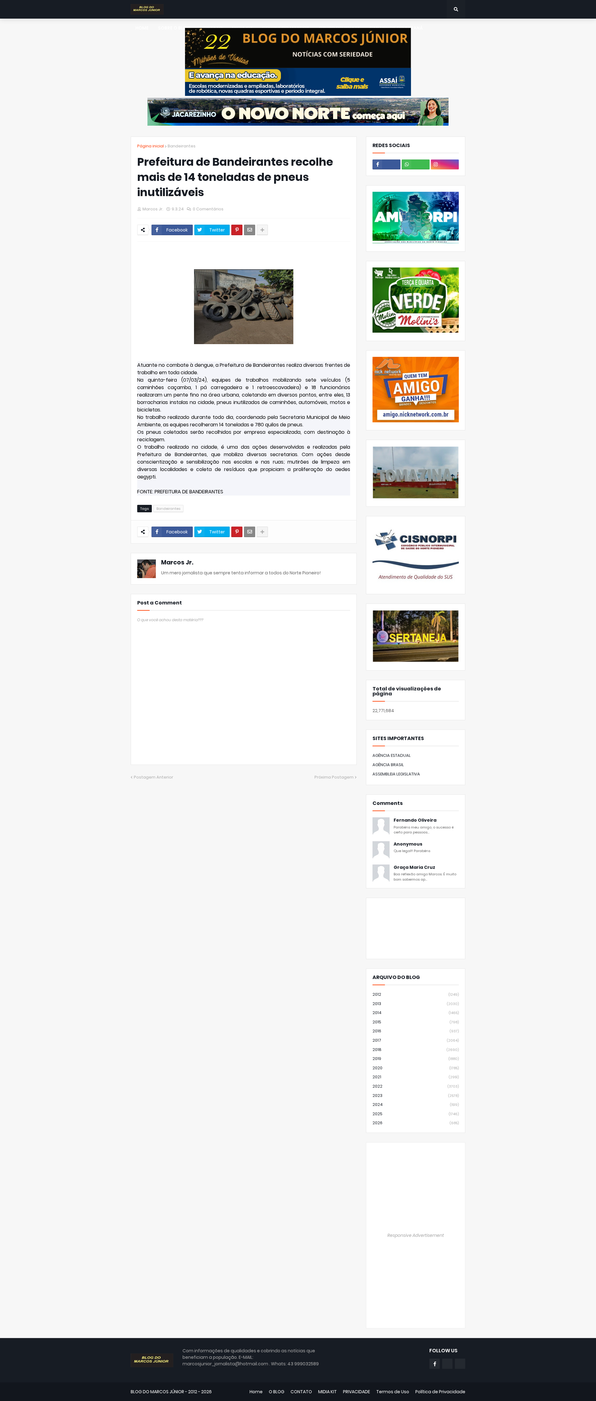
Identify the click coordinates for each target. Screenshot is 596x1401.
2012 (415, 994)
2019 (415, 1059)
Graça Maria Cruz (414, 867)
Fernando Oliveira (415, 820)
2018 (415, 1050)
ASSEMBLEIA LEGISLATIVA (396, 774)
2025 (415, 1114)
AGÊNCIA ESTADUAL (391, 755)
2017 (415, 1040)
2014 (415, 1013)
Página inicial (150, 146)
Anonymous (408, 844)
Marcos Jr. (177, 562)
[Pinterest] (236, 230)
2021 (415, 1077)
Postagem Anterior (153, 777)
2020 (415, 1068)
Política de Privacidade (440, 1392)
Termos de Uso (392, 1392)
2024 (415, 1104)
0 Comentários (208, 209)
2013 (415, 1004)
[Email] (249, 230)
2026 (415, 1123)
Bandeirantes (182, 146)
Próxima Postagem (334, 777)
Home (256, 1392)
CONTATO (301, 1392)
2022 (415, 1086)
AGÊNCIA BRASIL (388, 765)
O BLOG (276, 1392)
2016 (415, 1031)
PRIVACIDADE (356, 1392)
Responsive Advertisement (415, 1235)
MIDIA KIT (327, 1392)
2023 (415, 1095)
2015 (415, 1022)
